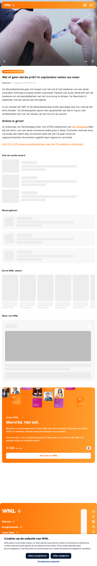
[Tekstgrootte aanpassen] (86, 61)
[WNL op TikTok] (93, 531)
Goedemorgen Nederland (13, 72)
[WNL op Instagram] (93, 511)
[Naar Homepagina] (10, 5)
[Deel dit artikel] (92, 61)
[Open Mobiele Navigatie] (91, 5)
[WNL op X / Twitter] (93, 516)
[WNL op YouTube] (93, 526)
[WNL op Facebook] (93, 521)
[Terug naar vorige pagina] (4, 61)
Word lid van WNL (48, 456)
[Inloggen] (85, 5)
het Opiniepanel (80, 126)
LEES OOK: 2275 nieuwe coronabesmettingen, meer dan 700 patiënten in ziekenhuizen (42, 144)
